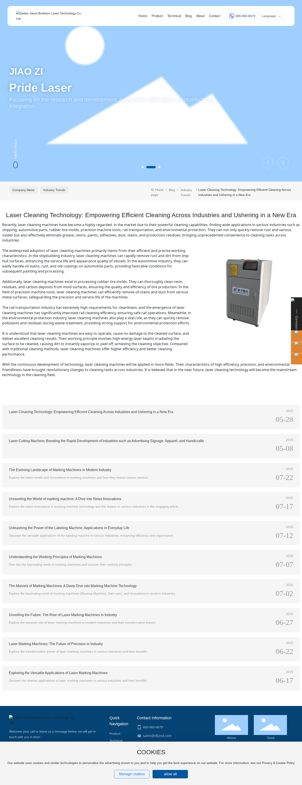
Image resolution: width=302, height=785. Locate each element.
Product (114, 733)
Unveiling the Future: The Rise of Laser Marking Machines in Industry (63, 615)
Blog (172, 190)
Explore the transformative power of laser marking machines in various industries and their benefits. (78, 651)
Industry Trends (54, 190)
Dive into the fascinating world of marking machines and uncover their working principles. (71, 564)
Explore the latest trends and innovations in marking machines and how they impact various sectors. (79, 477)
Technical (115, 740)
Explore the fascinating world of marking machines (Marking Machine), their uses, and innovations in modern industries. (92, 593)
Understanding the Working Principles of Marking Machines (55, 557)
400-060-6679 (245, 16)
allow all (170, 774)
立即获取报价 (25, 125)
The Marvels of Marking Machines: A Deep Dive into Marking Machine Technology (73, 586)
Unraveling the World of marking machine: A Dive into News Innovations (65, 499)
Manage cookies (132, 774)
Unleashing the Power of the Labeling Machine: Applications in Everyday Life (69, 528)
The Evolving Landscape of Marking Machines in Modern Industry (60, 470)
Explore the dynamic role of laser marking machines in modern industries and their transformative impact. (82, 622)
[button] (142, 167)
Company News (23, 190)
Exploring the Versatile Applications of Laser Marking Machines (58, 673)
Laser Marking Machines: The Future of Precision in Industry (56, 644)
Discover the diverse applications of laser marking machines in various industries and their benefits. (78, 680)
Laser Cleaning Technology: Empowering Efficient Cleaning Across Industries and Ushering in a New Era (91, 412)
